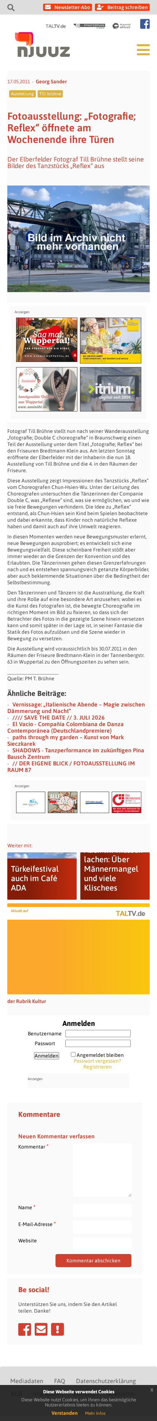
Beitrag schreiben (127, 7)
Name (26, 1207)
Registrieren (97, 1067)
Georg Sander (51, 81)
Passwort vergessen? (97, 1061)
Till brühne (50, 93)
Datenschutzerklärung (106, 1381)
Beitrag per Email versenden (41, 1329)
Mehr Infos (95, 1413)
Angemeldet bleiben (100, 1055)
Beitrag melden (57, 1329)
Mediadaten (26, 1381)
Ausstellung (22, 93)
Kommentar (33, 1146)
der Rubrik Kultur (26, 1001)
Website (27, 1240)
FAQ (59, 1381)
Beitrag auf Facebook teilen (24, 1329)
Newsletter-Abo (72, 7)
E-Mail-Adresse (37, 1224)
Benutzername (45, 1033)
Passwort (45, 1043)
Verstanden (64, 1413)
